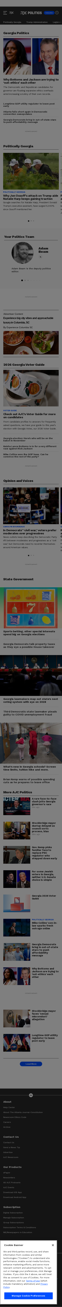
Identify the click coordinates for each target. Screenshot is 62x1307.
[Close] (53, 1245)
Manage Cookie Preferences (28, 1296)
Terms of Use (33, 1281)
